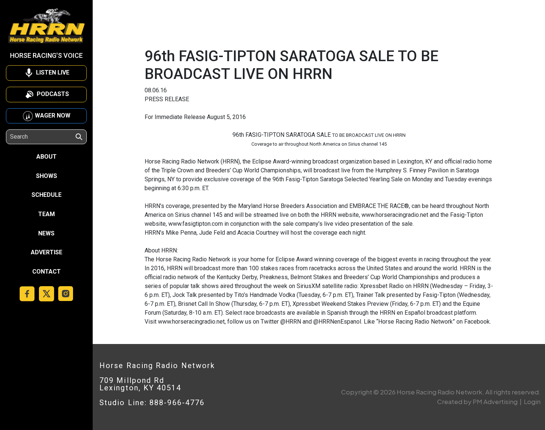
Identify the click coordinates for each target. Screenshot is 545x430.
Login (532, 401)
